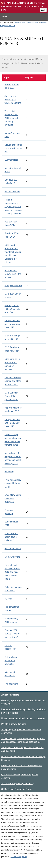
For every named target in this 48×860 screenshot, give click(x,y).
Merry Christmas (12, 557)
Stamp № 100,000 (13, 285)
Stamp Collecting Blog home (26, 22)
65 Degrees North (13, 548)
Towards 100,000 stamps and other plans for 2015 (13, 381)
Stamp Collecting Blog (18, 3)
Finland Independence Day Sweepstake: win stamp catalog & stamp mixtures (13, 207)
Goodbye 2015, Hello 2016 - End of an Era (13, 309)
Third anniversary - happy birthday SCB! (13, 483)
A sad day (9, 472)
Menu (4, 16)
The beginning (11, 684)
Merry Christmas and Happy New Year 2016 (12, 324)
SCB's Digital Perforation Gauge (16, 789)
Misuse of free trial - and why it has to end (13, 148)
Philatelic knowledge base (13, 724)
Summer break (11, 160)
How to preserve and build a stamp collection (22, 718)
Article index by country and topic (17, 783)
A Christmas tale (12, 191)
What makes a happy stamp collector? (11, 537)
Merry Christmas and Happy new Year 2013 (12, 423)
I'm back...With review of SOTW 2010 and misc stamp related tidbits (12, 572)
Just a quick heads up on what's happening (13, 99)
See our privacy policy (19, 857)
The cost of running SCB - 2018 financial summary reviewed (11, 118)
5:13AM (8, 599)
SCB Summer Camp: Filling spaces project (11, 396)
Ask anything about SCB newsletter (11, 660)
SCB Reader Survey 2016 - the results (13, 273)
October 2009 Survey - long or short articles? (12, 633)
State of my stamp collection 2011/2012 (13, 498)
